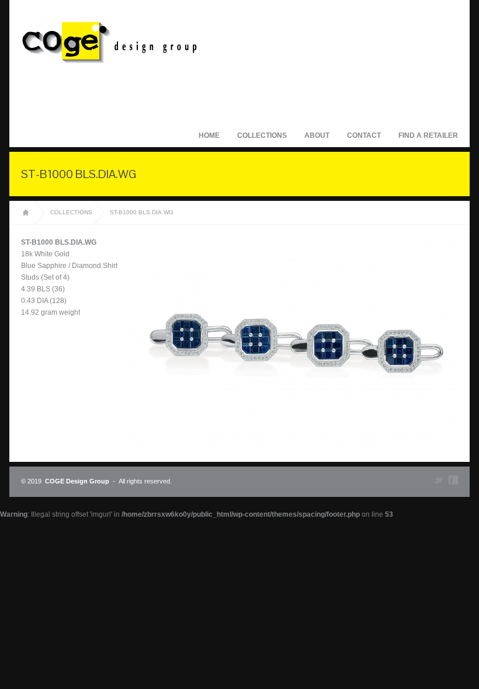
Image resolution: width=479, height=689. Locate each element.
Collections (262, 135)
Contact (364, 135)
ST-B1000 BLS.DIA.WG (141, 212)
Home (209, 135)
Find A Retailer (428, 135)
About (316, 135)
